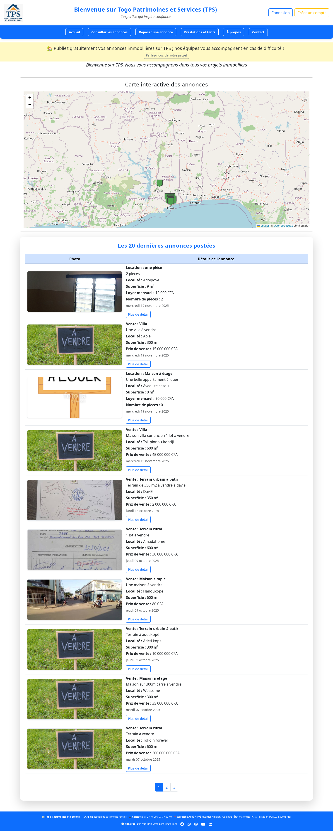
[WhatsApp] (189, 824)
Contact (258, 32)
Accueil (74, 32)
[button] (170, 201)
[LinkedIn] (210, 824)
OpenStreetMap (283, 225)
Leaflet (264, 225)
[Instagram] (196, 824)
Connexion (280, 12)
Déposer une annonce (156, 32)
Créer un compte (311, 12)
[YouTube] (203, 824)
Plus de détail (138, 314)
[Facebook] (182, 824)
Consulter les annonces (109, 32)
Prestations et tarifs (199, 32)
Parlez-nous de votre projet (166, 55)
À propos (234, 32)
